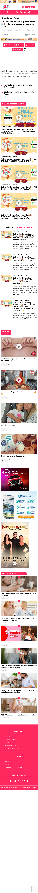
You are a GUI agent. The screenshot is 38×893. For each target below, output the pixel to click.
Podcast (15, 126)
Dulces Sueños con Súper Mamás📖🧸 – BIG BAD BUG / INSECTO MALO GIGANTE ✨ (19, 160)
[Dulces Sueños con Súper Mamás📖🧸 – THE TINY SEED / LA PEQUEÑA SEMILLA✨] (19, 175)
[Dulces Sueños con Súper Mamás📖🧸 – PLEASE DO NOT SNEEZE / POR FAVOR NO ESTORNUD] (19, 117)
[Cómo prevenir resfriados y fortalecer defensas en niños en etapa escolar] (19, 656)
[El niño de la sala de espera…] (19, 444)
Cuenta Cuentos (6, 126)
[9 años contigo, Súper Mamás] (19, 633)
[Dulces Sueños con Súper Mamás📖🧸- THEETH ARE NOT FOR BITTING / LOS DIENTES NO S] (19, 203)
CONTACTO (8, 764)
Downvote (6, 364)
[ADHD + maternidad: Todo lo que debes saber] (19, 705)
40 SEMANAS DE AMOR (12, 745)
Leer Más (26, 248)
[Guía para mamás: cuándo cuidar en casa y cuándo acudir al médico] (19, 680)
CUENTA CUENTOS (10, 739)
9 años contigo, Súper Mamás (12, 643)
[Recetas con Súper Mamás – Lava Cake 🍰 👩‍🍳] (19, 380)
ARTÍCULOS (8, 736)
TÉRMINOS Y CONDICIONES (13, 767)
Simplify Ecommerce (31, 787)
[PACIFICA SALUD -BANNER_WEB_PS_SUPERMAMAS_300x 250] (19, 521)
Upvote (2, 364)
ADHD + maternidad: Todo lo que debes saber (18, 715)
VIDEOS (7, 742)
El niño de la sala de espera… (13, 456)
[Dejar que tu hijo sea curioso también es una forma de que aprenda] (19, 608)
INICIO (7, 761)
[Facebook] (21, 12)
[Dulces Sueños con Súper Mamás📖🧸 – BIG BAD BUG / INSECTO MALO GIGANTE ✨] (19, 147)
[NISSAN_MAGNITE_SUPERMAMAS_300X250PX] (15, 490)
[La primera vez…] (19, 413)
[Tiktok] (12, 12)
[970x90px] (19, 40)
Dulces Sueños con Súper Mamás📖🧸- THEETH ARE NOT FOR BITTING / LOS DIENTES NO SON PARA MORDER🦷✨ (17, 217)
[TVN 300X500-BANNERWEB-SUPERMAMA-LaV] (15, 567)
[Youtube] (25, 12)
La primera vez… (8, 425)
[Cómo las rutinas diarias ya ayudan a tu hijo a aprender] (19, 584)
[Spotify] (29, 12)
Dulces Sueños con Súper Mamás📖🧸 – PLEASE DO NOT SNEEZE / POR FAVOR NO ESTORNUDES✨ (18, 131)
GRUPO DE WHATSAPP (12, 749)
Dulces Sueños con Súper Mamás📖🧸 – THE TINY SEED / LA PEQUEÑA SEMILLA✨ (19, 188)
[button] (22, 7)
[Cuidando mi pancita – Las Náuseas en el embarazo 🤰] (19, 347)
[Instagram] (17, 12)
